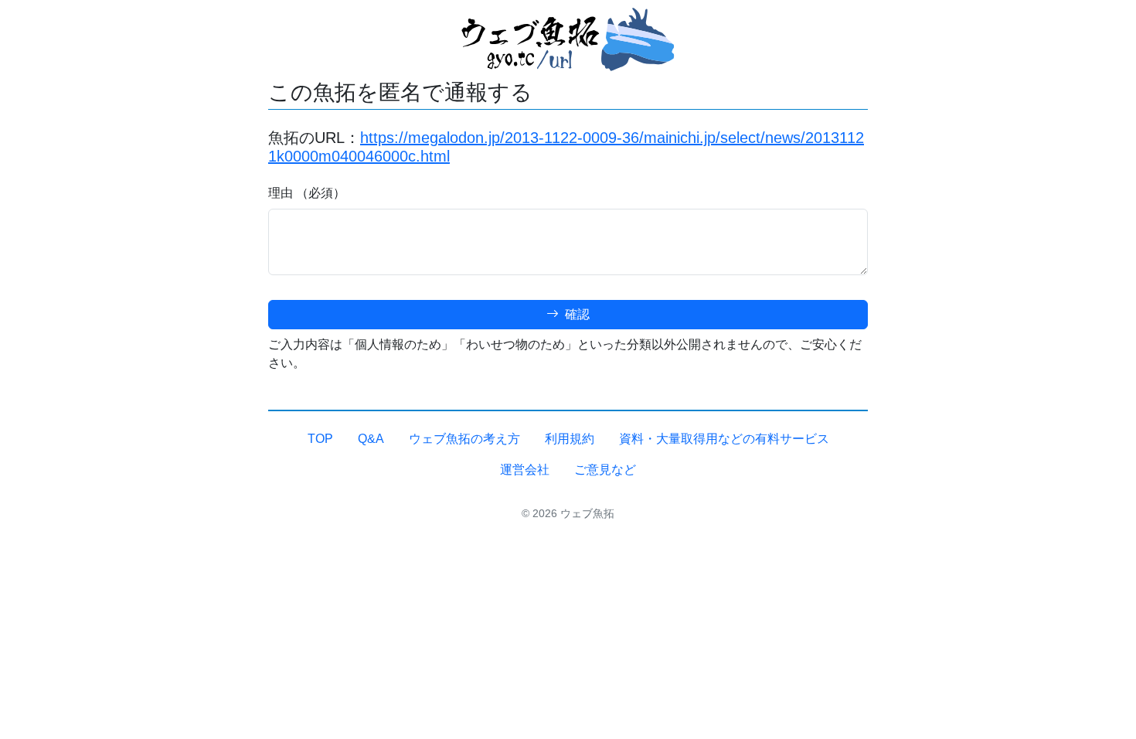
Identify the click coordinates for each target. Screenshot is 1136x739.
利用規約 (569, 438)
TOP (320, 438)
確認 (576, 314)
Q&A (371, 438)
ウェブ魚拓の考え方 (464, 438)
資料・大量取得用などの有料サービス (724, 438)
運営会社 (524, 469)
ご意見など (605, 469)
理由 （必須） (306, 192)
